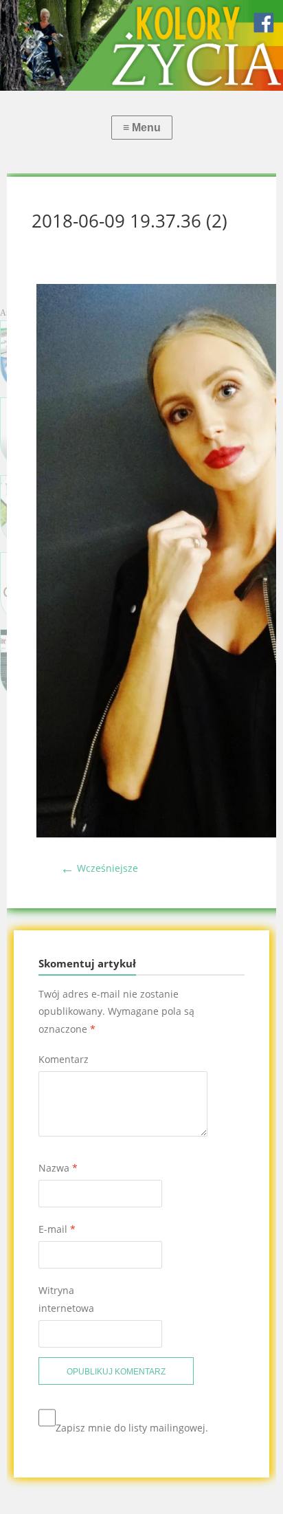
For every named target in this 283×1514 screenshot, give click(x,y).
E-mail (57, 1229)
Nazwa (58, 1167)
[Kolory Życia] (141, 45)
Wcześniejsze (99, 868)
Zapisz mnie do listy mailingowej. (132, 1427)
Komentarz (63, 1059)
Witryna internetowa (66, 1299)
